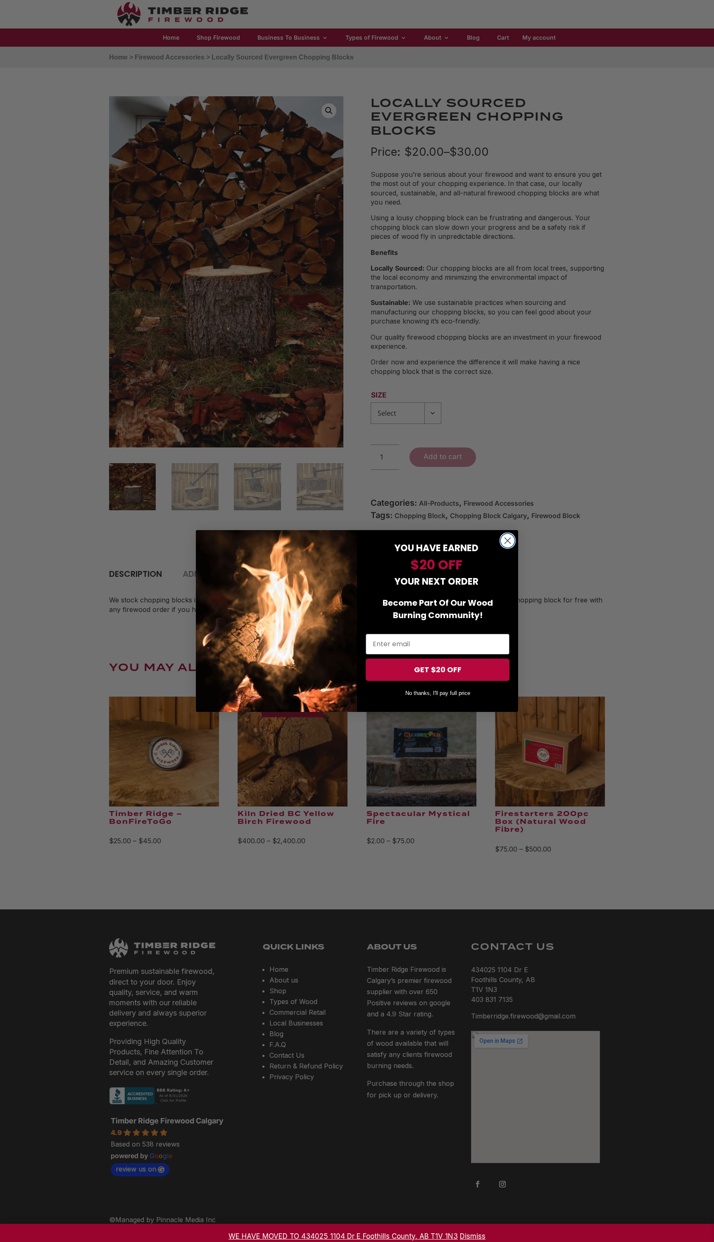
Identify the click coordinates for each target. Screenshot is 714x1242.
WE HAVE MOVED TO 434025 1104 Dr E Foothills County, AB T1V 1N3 (343, 1236)
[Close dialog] (507, 540)
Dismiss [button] (473, 1236)
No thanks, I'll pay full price (437, 693)
